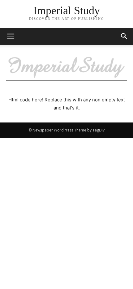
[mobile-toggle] (10, 36)
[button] (124, 36)
